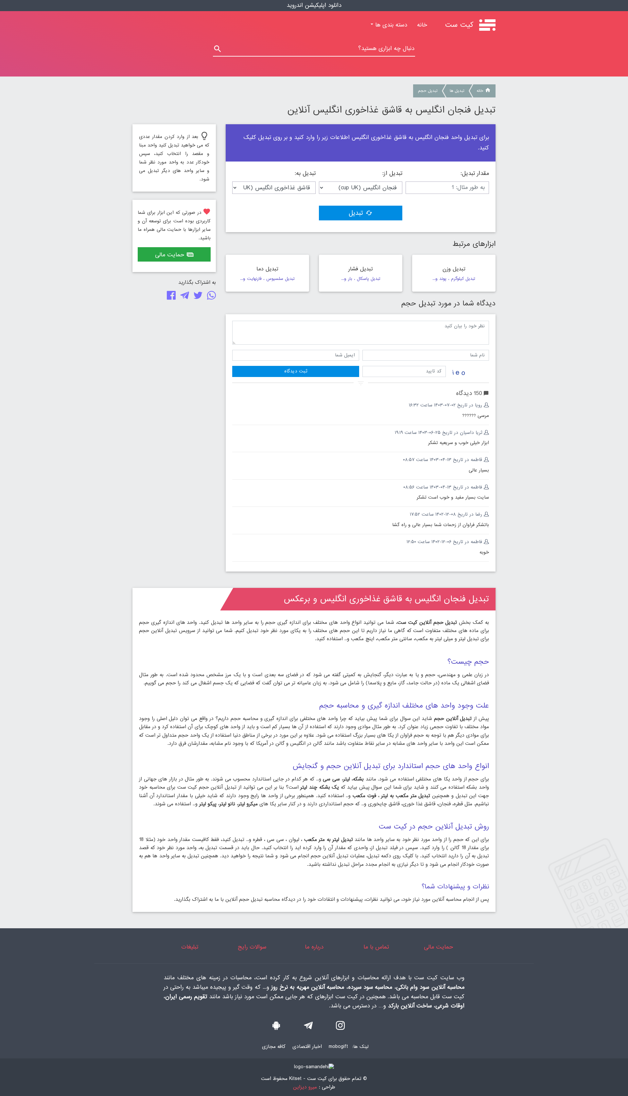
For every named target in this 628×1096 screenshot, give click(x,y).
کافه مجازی (274, 1047)
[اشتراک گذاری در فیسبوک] (170, 297)
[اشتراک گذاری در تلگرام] (183, 297)
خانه (419, 25)
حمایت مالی (169, 254)
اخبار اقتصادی (307, 1047)
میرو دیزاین (305, 1087)
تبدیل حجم (427, 91)
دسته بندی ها (390, 25)
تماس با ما (376, 947)
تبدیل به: (305, 174)
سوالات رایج (252, 947)
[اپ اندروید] (276, 1027)
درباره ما (314, 947)
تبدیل (356, 213)
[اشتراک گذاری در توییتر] (196, 297)
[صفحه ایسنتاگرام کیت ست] (340, 1027)
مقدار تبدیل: (475, 174)
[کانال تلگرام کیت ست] (308, 1027)
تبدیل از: (392, 174)
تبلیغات (189, 947)
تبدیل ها (457, 91)
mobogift (338, 1047)
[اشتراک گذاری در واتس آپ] (210, 297)
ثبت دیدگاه (295, 371)
